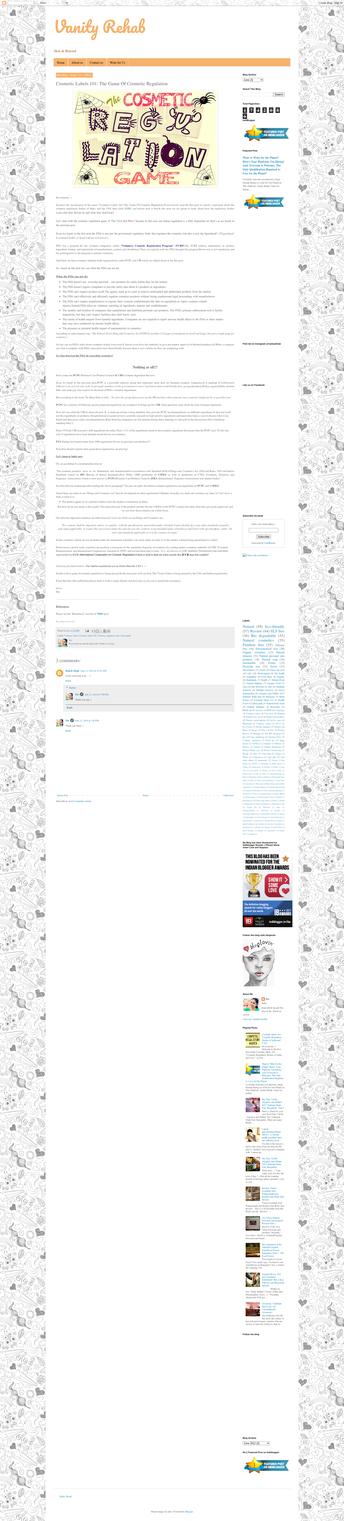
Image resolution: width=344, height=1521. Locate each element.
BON (269, 710)
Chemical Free (274, 737)
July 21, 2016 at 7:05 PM (87, 720)
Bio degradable (263, 635)
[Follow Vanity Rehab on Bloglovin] (259, 985)
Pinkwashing (250, 797)
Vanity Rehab (100, 26)
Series (273, 666)
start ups (257, 827)
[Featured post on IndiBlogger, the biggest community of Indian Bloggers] (266, 141)
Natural (248, 626)
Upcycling (266, 753)
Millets (278, 743)
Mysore (246, 746)
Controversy (256, 767)
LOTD (255, 743)
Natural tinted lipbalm (256, 720)
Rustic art (247, 710)
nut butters (260, 824)
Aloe (245, 686)
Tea (283, 804)
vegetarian (271, 830)
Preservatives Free (266, 797)
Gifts (264, 774)
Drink (275, 767)
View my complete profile (255, 1019)
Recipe (246, 753)
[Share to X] (101, 631)
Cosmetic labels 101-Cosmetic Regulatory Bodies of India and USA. (272, 1038)
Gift (257, 774)
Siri (77, 694)
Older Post (228, 795)
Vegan (278, 753)
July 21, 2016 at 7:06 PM (96, 694)
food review (247, 820)
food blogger (262, 817)
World (245, 757)
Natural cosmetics (258, 640)
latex (170, 1511)
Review (256, 630)
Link (72, 621)
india (280, 820)
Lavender (248, 783)
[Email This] (94, 631)
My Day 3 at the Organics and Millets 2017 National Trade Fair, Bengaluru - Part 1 (273, 1103)
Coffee (245, 767)
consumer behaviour (250, 814)
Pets (272, 730)
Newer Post (62, 795)
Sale (255, 753)
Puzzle (279, 797)
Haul (244, 777)
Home (61, 62)
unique (260, 830)
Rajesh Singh (72, 670)
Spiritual (275, 804)
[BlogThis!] (97, 631)
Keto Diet (280, 780)
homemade (262, 760)
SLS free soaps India (261, 800)
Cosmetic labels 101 (87, 635)
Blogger (189, 1511)
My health (279, 673)
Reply (68, 680)
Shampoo (257, 733)
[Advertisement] (152, 817)
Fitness (265, 770)
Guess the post (277, 669)
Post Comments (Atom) (80, 801)
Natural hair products (275, 716)
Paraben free (253, 644)
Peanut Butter (279, 793)
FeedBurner (270, 542)
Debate (267, 767)
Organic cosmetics (254, 652)
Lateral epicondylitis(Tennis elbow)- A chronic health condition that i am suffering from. (272, 1134)
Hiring (267, 777)
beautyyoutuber (249, 810)
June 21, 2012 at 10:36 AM (93, 670)
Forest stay (247, 774)
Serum (282, 800)
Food (262, 669)
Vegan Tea (252, 807)
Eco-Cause (247, 726)
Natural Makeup (254, 683)
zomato (251, 834)
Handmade (251, 679)
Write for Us (117, 62)
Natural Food (278, 679)
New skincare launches (273, 790)
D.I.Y (278, 723)
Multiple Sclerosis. (265, 690)
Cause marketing (257, 737)
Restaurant (247, 800)
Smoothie (249, 804)
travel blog (277, 827)
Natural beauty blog (272, 750)
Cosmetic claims (263, 723)
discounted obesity (269, 814)
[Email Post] (87, 630)
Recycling (275, 706)
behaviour (265, 810)
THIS (100, 614)
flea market (249, 817)
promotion (247, 827)
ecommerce (258, 757)
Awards (275, 760)
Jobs (259, 780)
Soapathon (251, 676)
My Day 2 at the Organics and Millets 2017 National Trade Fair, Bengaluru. (272, 1162)
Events (272, 663)
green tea (258, 820)
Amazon (259, 710)
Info (117, 635)
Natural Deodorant (272, 746)
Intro (252, 780)
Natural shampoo (256, 706)
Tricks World (66, 1496)
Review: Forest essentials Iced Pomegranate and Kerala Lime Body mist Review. (273, 1193)
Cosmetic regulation (106, 635)
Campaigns (279, 710)
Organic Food (274, 683)
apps (278, 807)
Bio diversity (258, 686)
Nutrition (246, 793)
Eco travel (254, 770)
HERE (128, 208)
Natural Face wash (254, 716)
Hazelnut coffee (255, 777)
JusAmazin (269, 780)
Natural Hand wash (276, 787)
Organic (280, 676)
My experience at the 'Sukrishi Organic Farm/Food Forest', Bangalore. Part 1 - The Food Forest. (273, 1250)
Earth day (270, 740)
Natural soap (270, 659)
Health (264, 679)
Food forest (276, 770)
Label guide (126, 635)
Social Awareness (262, 804)
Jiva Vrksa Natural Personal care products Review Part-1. (272, 1220)
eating (282, 814)
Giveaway (268, 713)
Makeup (281, 713)
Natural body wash (275, 703)
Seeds (274, 800)
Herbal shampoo (263, 726)
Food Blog (266, 676)
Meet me (259, 783)
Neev (264, 730)
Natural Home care (251, 750)
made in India (248, 824)
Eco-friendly (274, 626)
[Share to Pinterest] (109, 631)
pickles (279, 824)
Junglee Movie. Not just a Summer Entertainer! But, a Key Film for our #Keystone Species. (273, 1279)
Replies (72, 687)
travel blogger (248, 830)
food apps (271, 757)
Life (249, 673)
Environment (264, 673)
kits (244, 737)
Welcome (266, 807)
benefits (277, 810)
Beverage (264, 763)
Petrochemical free (267, 649)
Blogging (270, 696)
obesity (270, 824)
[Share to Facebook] (105, 631)
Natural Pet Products (253, 790)
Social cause (275, 720)
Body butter (277, 763)
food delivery (276, 817)
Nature (254, 730)
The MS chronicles (273, 733)
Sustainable (249, 663)
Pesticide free (251, 666)
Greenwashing (275, 774)
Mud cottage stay (272, 783)
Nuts (255, 793)
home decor (270, 820)
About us (77, 62)
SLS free (277, 630)
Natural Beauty (260, 787)
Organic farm (266, 793)
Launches (267, 743)
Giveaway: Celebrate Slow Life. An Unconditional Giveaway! (271, 1308)
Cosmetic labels (71, 635)
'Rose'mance (248, 669)
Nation (257, 746)
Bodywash (247, 723)
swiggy (267, 827)
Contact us (96, 62)
